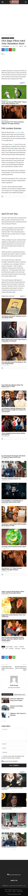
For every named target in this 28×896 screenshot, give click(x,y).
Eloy (3, 648)
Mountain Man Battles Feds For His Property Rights (20, 668)
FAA (6, 648)
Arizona (16, 646)
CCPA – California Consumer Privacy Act (13, 889)
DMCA (14, 891)
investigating (17, 132)
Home (3, 35)
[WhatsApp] (13, 49)
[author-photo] (14, 683)
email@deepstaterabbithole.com (17, 885)
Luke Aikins (11, 648)
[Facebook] (3, 49)
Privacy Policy (20, 891)
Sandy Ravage (6, 46)
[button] (2, 2)
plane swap (17, 648)
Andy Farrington (9, 646)
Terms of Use (8, 891)
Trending (12, 38)
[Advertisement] (14, 19)
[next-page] (5, 721)
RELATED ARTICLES (7, 694)
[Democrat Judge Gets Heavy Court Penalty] (5, 700)
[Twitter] (6, 49)
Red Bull (23, 648)
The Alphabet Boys (10, 35)
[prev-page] (3, 721)
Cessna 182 (21, 646)
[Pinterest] (10, 49)
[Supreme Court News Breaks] (5, 707)
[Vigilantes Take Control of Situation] (5, 715)
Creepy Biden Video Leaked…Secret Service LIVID (7, 668)
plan (13, 144)
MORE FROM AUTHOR (19, 694)
